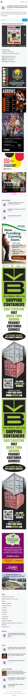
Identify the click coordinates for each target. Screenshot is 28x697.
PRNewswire (5, 618)
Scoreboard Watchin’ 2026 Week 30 (16, 660)
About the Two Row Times (8, 596)
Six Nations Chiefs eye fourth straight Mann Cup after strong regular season (16, 648)
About (7, 691)
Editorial (4, 631)
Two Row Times (9, 693)
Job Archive (4, 612)
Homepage (4, 610)
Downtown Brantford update (14, 215)
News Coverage (6, 200)
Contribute (4, 607)
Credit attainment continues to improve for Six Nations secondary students (17, 678)
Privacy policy (5, 616)
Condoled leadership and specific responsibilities (15, 685)
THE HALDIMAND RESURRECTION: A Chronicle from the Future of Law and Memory (16, 635)
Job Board (4, 614)
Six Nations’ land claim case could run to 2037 (16, 210)
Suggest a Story (5, 626)
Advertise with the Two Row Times (10, 599)
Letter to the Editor (7, 669)
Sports (3, 645)
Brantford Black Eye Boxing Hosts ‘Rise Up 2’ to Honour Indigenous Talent (17, 654)
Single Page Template (7, 620)
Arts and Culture (10, 9)
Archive (3, 601)
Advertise (11, 691)
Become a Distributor (7, 603)
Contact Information (6, 605)
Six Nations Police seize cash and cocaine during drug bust (16, 203)
